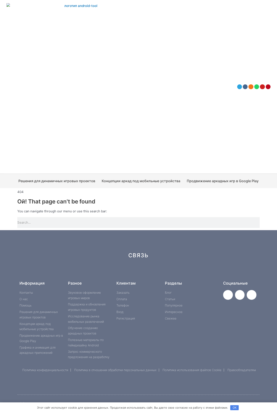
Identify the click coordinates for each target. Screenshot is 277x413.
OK (235, 407)
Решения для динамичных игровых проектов (56, 181)
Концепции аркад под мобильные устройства (141, 181)
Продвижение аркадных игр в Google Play (223, 181)
